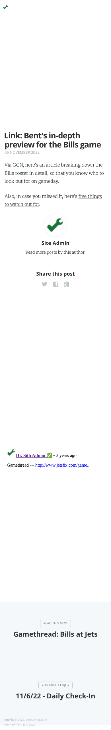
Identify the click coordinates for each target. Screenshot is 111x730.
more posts (46, 252)
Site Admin (55, 243)
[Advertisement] (55, 75)
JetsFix (9, 719)
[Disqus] (55, 369)
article (53, 165)
